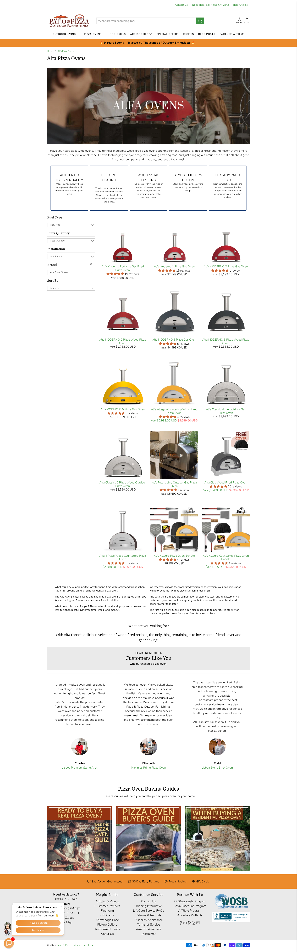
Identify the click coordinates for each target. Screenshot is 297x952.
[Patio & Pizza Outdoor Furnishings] (69, 21)
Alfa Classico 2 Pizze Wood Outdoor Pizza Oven (122, 484)
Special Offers (168, 34)
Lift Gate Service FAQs (148, 911)
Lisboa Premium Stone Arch (80, 768)
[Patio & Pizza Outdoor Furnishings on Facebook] (180, 923)
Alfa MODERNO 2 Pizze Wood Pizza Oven (122, 341)
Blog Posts (206, 34)
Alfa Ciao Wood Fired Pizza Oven (225, 483)
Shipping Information (148, 906)
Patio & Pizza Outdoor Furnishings (75, 945)
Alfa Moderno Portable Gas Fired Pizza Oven (123, 268)
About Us (107, 934)
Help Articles (240, 4)
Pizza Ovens (93, 34)
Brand (52, 265)
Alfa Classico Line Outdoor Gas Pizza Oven (226, 411)
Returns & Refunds (148, 915)
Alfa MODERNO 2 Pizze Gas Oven (226, 266)
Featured (54, 288)
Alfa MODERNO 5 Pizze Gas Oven (123, 409)
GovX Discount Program (189, 906)
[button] (9, 943)
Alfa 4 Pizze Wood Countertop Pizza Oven (122, 557)
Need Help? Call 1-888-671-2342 (210, 4)
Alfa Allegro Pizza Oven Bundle (174, 556)
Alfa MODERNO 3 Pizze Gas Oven (174, 340)
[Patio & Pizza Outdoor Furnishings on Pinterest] (189, 923)
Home (50, 51)
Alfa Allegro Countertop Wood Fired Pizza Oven (174, 411)
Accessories (139, 34)
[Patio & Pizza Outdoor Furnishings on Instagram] (193, 923)
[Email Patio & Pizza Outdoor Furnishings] (198, 923)
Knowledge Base (107, 920)
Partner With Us (232, 34)
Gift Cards (107, 915)
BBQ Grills (118, 34)
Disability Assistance (148, 920)
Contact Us (181, 4)
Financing (107, 911)
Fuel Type (54, 217)
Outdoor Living (64, 34)
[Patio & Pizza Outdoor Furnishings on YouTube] (185, 923)
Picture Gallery (107, 924)
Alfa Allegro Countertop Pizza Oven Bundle (226, 557)
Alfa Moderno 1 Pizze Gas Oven (174, 266)
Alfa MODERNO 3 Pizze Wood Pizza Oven (225, 341)
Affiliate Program (189, 911)
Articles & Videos (107, 901)
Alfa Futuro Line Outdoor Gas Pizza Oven (174, 484)
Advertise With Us (189, 915)
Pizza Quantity (58, 233)
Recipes (188, 34)
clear (91, 264)
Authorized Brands (107, 929)
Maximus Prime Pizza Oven (148, 768)
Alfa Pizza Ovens (66, 51)
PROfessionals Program (190, 901)
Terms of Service (148, 924)
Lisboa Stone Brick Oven (217, 768)
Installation (56, 249)
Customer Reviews (107, 906)
